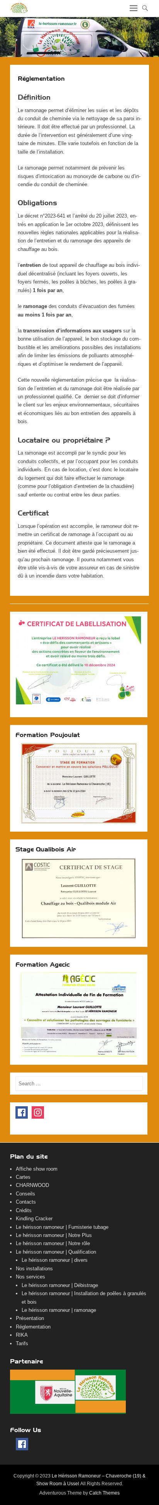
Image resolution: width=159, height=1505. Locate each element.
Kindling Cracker (34, 1218)
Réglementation (33, 1327)
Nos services (30, 1277)
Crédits (24, 1210)
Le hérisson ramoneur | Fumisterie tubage (62, 1227)
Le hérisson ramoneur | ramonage (59, 1310)
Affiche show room (37, 1169)
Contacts (26, 1202)
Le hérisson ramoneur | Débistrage (60, 1285)
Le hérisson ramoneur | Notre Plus (54, 1235)
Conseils (25, 1194)
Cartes (23, 1177)
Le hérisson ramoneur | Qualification (56, 1252)
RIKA (22, 1335)
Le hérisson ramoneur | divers (55, 1260)
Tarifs (22, 1343)
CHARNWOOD (32, 1185)
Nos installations (34, 1268)
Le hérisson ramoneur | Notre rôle (53, 1243)
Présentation (30, 1318)
